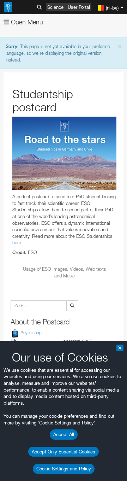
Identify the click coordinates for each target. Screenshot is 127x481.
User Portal (79, 7)
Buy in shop (30, 332)
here (16, 242)
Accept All (63, 434)
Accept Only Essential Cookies (63, 451)
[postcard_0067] (64, 153)
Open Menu (26, 22)
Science (55, 7)
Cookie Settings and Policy (63, 468)
